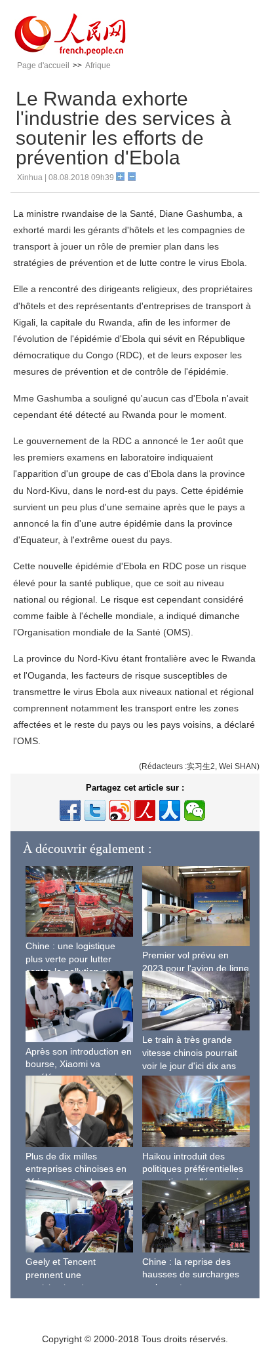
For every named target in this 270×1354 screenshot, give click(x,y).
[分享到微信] (194, 810)
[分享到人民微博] (144, 810)
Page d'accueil (43, 65)
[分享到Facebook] (70, 810)
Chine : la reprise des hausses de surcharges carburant (190, 1274)
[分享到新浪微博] (119, 810)
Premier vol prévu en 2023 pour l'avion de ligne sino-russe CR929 (195, 968)
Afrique (98, 65)
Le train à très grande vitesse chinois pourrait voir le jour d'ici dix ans (189, 1052)
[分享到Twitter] (95, 810)
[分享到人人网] (169, 810)
